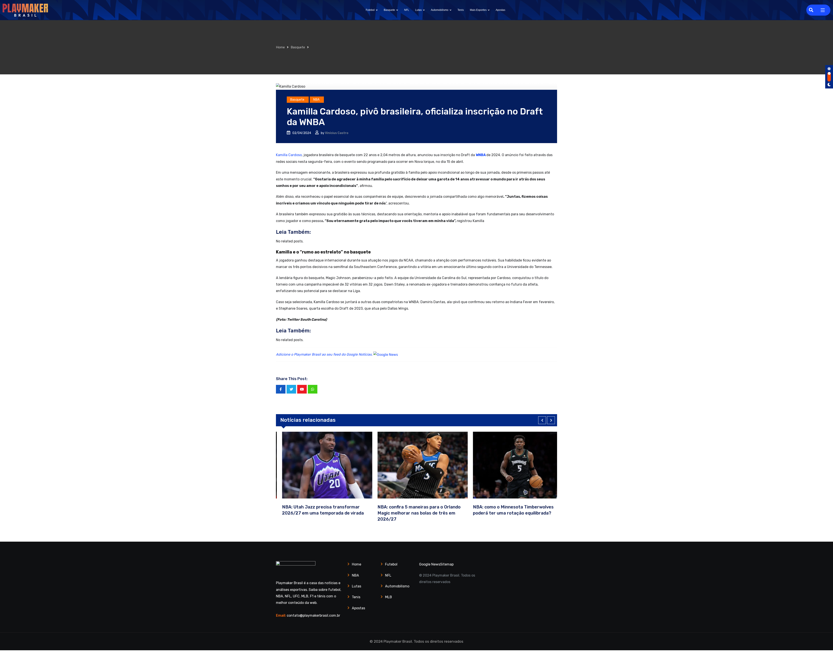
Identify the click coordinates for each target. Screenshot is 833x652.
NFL (406, 9)
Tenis (460, 9)
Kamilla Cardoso (289, 155)
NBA (355, 575)
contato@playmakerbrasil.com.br (313, 615)
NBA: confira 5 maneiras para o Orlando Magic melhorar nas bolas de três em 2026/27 (412, 513)
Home (280, 47)
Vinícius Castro (336, 133)
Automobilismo (439, 9)
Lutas (418, 9)
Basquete (389, 9)
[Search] (811, 10)
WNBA (481, 155)
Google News (429, 564)
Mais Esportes (478, 9)
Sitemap (447, 564)
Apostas (500, 9)
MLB (388, 597)
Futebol (370, 9)
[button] (542, 420)
